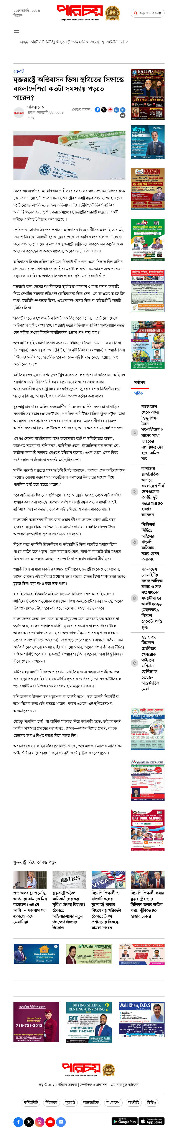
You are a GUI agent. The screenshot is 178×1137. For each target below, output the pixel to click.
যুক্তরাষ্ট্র (65, 42)
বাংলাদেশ (97, 42)
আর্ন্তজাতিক (80, 42)
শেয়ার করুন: (82, 109)
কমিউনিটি (37, 42)
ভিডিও (124, 42)
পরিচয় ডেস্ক (36, 107)
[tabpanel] (148, 546)
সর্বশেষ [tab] (139, 382)
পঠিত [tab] (138, 393)
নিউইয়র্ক (52, 42)
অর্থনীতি (111, 42)
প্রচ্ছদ (24, 42)
